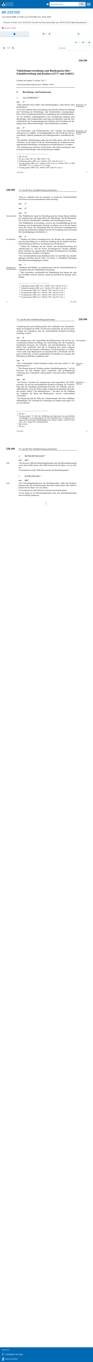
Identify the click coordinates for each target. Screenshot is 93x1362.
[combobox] (46, 22)
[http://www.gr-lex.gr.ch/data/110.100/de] (25, 156)
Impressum (5, 1350)
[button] (48, 4)
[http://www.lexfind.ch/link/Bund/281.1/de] (23, 414)
